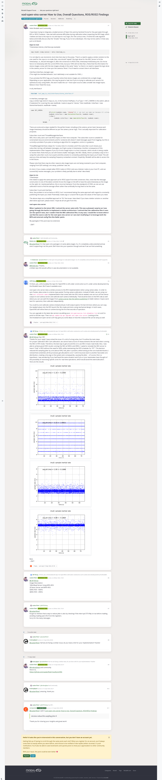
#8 (108, 640)
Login (33, 755)
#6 (108, 578)
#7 (108, 608)
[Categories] (2, 2)
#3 (108, 263)
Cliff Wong (33, 281)
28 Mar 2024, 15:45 (58, 578)
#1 (108, 25)
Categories (108, 770)
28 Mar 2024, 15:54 (58, 608)
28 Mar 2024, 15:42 (58, 334)
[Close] (109, 737)
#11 (108, 708)
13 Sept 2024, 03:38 (57, 708)
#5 (108, 334)
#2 (108, 241)
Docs (134, 770)
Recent (115, 770)
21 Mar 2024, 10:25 (58, 25)
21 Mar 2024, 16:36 (58, 263)
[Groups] (2, 20)
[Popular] (2, 13)
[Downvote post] (107, 229)
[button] (2, 400)
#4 (108, 281)
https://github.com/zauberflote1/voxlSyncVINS (46, 672)
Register (26, 755)
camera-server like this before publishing (72, 299)
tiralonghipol (33, 640)
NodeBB (106, 778)
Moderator (33, 241)
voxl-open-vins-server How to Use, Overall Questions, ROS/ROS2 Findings (71, 711)
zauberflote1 (33, 25)
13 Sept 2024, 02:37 (58, 664)
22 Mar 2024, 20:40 (57, 281)
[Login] (159, 2)
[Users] (2, 17)
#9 (108, 664)
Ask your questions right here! (32, 18)
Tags (120, 770)
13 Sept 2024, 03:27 (48, 688)
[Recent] (2, 5)
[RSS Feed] (74, 19)
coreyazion (33, 708)
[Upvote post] (101, 229)
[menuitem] (159, 2)
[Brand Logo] (29, 3)
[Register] (159, 5)
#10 (108, 688)
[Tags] (2, 9)
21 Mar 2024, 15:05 (57, 241)
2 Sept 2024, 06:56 (48, 640)
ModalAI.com (127, 770)
